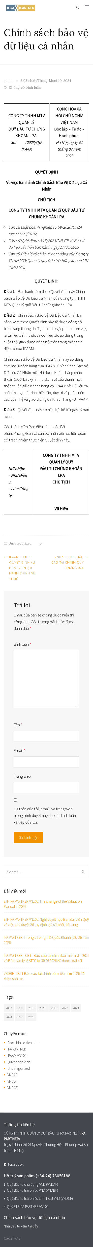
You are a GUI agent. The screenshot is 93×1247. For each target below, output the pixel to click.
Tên (18, 724)
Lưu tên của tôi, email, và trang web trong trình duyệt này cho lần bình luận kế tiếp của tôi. (45, 815)
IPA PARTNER (16, 1049)
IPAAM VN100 (16, 1055)
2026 (31, 1017)
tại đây (33, 1226)
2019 (31, 1008)
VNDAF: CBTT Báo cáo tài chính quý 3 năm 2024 (67, 562)
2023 (76, 1008)
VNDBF (12, 1081)
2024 (9, 1017)
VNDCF (12, 1087)
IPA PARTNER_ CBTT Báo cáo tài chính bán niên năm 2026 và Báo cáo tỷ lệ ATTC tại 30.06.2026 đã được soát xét (46, 958)
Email (19, 750)
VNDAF (12, 1074)
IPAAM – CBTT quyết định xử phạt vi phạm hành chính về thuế (22, 568)
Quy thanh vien (18, 1062)
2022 (65, 1008)
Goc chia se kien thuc (23, 1042)
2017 (9, 1008)
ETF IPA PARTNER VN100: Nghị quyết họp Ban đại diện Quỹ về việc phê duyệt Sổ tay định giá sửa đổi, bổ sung (46, 922)
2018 (20, 1008)
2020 (42, 1008)
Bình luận (22, 644)
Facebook (16, 1164)
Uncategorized (19, 543)
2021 (54, 1008)
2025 (20, 1017)
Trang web (22, 776)
